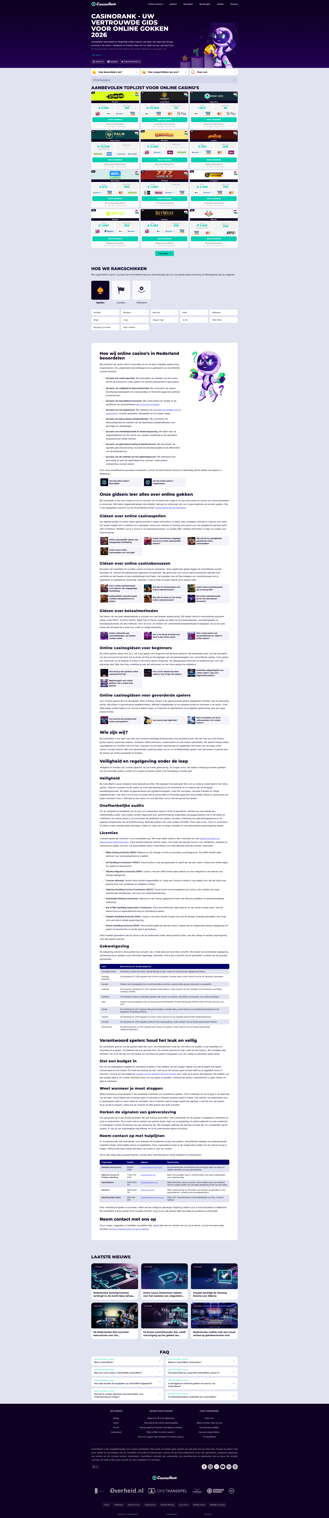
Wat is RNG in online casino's (161, 1432)
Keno (116, 1422)
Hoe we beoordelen (209, 1427)
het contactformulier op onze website (130, 1229)
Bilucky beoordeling (213, 243)
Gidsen (220, 4)
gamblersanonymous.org (151, 1167)
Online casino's (155, 4)
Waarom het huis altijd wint (160, 1418)
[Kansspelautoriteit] (99, 1490)
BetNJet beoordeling (115, 243)
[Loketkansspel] (167, 1490)
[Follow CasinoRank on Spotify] (229, 1466)
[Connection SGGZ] (197, 1490)
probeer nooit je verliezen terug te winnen (156, 1074)
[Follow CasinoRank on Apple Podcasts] (235, 1466)
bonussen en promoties (147, 404)
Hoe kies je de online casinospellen (161, 1422)
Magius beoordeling (214, 164)
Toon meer (163, 253)
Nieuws (234, 4)
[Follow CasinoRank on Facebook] (204, 1466)
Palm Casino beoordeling (115, 164)
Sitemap (207, 1514)
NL (94, 1466)
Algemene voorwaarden (128, 1514)
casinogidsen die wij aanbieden (170, 507)
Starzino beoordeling (115, 124)
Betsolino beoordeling (164, 164)
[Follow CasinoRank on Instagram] (210, 1466)
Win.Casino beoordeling (115, 203)
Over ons (209, 1418)
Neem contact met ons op (209, 1422)
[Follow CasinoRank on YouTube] (222, 1466)
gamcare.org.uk (147, 1190)
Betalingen (205, 4)
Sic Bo (116, 1427)
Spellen (173, 4)
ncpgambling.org (148, 1175)
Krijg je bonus (115, 120)
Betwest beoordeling (164, 243)
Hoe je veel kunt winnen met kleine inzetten (161, 1427)
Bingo (116, 1418)
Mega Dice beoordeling (214, 124)
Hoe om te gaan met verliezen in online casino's (161, 1436)
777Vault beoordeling (164, 203)
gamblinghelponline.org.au (152, 1197)
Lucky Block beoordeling (164, 124)
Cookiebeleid (171, 1514)
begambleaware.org (149, 1182)
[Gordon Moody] (215, 1490)
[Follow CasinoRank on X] (216, 1466)
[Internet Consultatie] (126, 1490)
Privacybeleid (209, 1436)
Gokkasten (116, 1432)
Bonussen (188, 4)
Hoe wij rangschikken (209, 1432)
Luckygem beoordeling (214, 203)
